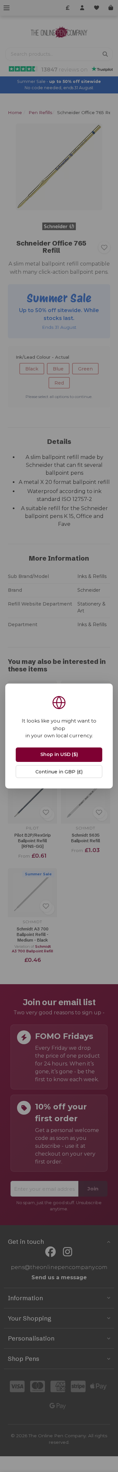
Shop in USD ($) (59, 754)
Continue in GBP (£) (59, 772)
